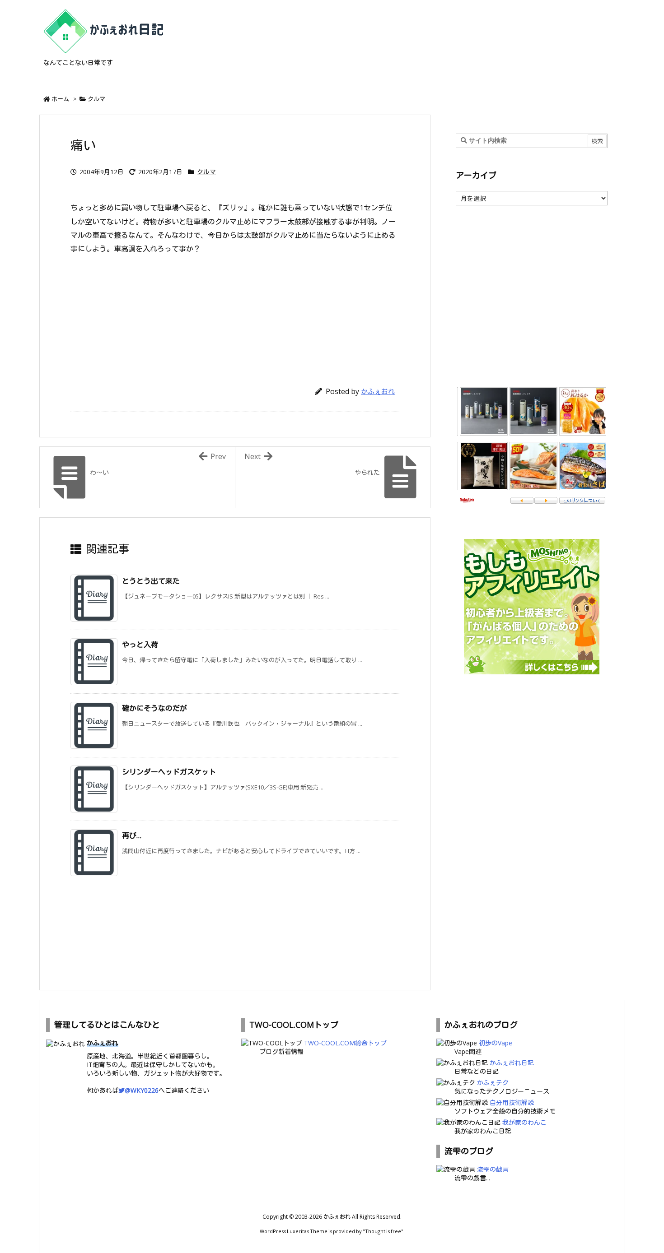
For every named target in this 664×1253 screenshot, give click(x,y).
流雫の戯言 (493, 1169)
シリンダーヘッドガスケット (169, 772)
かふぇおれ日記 (512, 1062)
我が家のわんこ (524, 1122)
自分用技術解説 (512, 1102)
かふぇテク (493, 1082)
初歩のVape (495, 1043)
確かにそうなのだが (154, 708)
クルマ (96, 99)
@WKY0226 (142, 1090)
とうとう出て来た (151, 581)
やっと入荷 (140, 645)
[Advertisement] (234, 316)
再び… (131, 835)
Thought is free (383, 1231)
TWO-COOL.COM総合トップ (345, 1043)
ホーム (60, 99)
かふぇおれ (378, 391)
